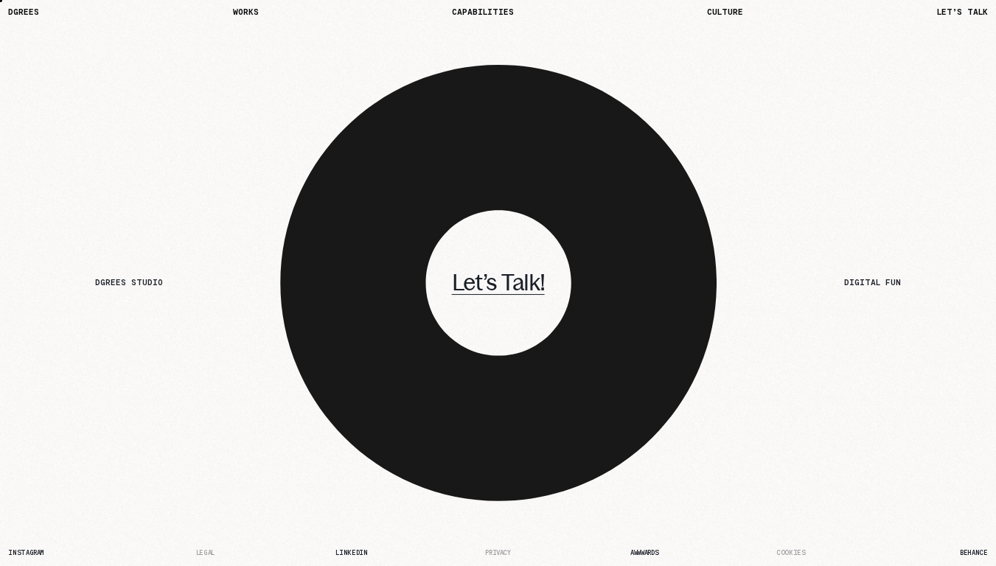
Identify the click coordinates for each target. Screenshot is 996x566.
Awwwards (644, 552)
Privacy (497, 552)
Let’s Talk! (498, 283)
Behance (973, 552)
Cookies (790, 552)
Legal (205, 552)
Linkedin (351, 552)
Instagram (26, 552)
